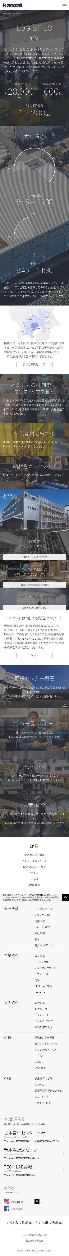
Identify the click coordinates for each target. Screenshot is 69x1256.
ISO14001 (40, 1084)
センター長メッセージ (34, 861)
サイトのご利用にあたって (34, 1235)
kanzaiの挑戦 (42, 927)
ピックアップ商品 (43, 1021)
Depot (34, 655)
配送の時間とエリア (34, 364)
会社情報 (11, 909)
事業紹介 (11, 956)
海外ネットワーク (43, 945)
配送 (34, 846)
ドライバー (34, 873)
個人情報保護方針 (34, 1240)
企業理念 (39, 921)
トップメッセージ (43, 909)
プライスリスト (42, 1015)
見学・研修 (34, 885)
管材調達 (39, 956)
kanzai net (40, 992)
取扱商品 (39, 1002)
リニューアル (41, 974)
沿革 (37, 939)
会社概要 (39, 933)
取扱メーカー (41, 1009)
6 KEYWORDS (42, 915)
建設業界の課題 (43, 1078)
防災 (37, 980)
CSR (7, 1078)
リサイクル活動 (42, 1103)
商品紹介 (11, 1003)
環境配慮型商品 (43, 1027)
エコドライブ (41, 1096)
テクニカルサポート (45, 968)
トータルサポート (43, 962)
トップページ (7, 13)
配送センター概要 (34, 854)
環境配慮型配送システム (48, 1090)
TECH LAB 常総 (43, 986)
